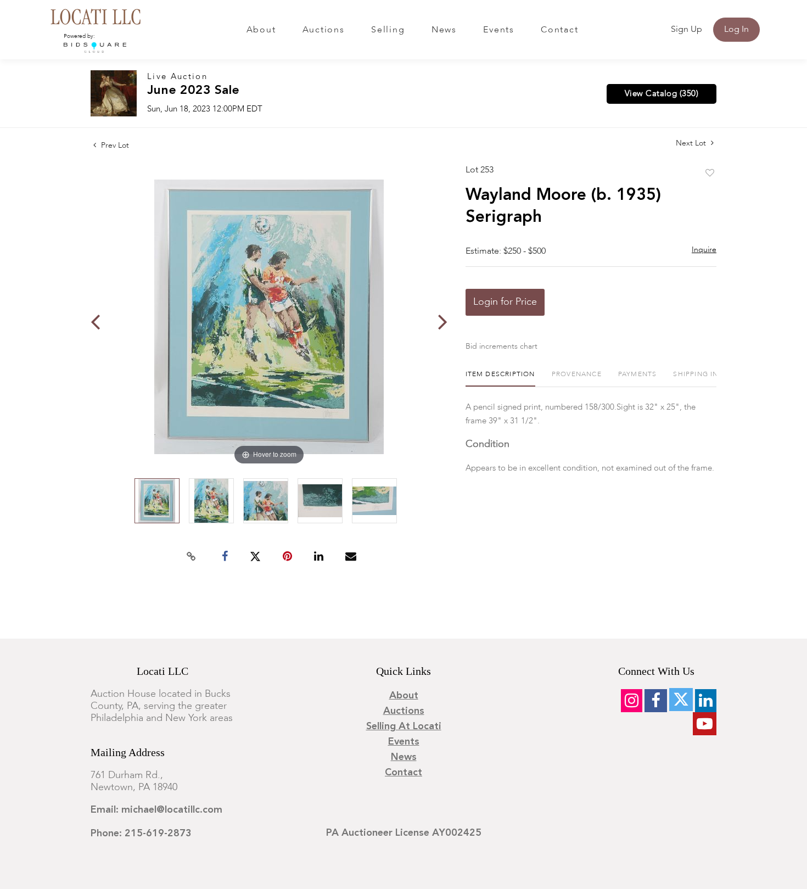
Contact (559, 30)
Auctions (323, 30)
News (444, 30)
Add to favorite (709, 173)
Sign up (686, 29)
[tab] (500, 379)
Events (498, 30)
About (261, 30)
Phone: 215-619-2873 (141, 833)
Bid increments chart (501, 346)
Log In (736, 29)
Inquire (704, 250)
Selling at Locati (403, 726)
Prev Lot (114, 145)
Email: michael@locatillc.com (156, 810)
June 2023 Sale (193, 91)
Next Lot (692, 143)
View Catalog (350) (661, 94)
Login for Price (505, 302)
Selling (388, 30)
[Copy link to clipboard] (191, 556)
